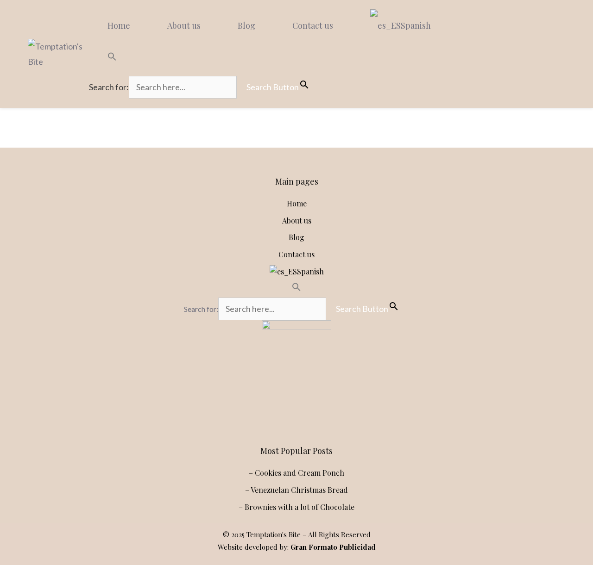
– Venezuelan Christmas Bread (296, 490)
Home (118, 25)
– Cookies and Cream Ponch (296, 473)
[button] (204, 58)
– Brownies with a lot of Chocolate (296, 507)
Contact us (312, 25)
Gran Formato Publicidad (333, 547)
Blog (246, 25)
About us (184, 25)
